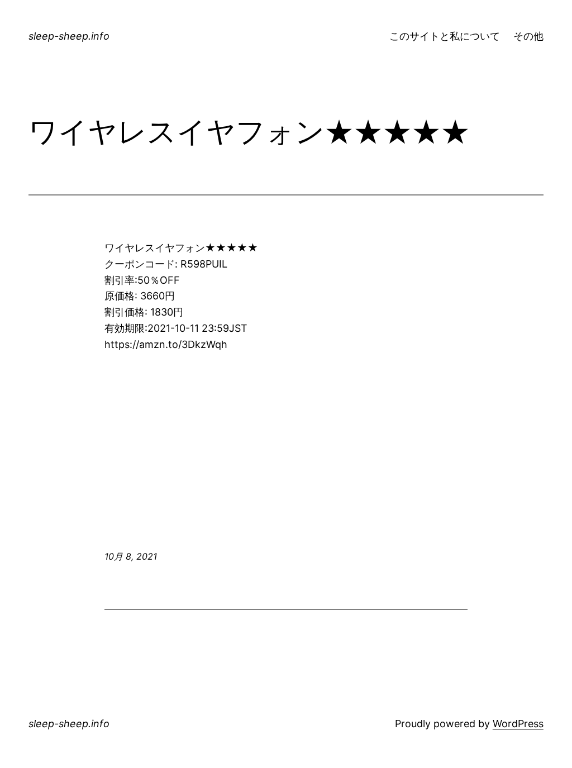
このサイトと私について (444, 36)
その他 (528, 36)
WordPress (518, 723)
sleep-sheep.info (68, 36)
